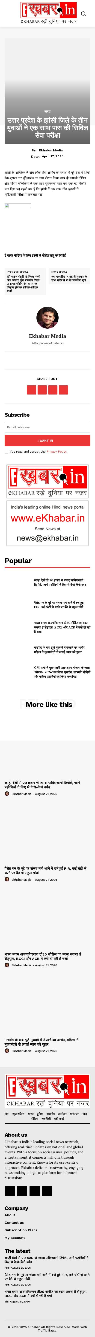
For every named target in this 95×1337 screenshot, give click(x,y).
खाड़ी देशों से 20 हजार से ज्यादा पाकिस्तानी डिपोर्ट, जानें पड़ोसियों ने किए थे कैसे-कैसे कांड (60, 582)
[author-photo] (8, 793)
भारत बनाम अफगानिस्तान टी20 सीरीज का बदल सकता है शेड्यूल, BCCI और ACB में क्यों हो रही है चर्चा (62, 627)
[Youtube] (47, 1191)
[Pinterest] (52, 390)
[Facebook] (31, 390)
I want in (45, 440)
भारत (47, 111)
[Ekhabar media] (47, 318)
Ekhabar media (51, 150)
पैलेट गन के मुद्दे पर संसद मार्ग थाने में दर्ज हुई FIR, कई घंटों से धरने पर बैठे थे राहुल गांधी (59, 604)
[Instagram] (22, 1191)
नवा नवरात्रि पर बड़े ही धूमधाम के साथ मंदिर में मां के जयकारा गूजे (69, 278)
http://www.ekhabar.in (47, 343)
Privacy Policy (56, 451)
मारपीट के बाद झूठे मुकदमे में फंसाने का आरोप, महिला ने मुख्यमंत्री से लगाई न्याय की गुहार (60, 649)
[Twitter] (42, 390)
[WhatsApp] (63, 390)
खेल (6, 1301)
